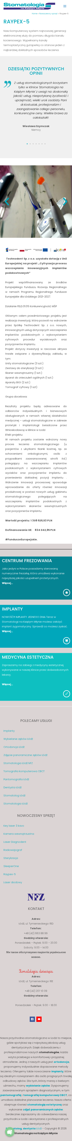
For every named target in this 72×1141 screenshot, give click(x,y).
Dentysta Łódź (12, 787)
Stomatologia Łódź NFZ (18, 763)
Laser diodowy (12, 882)
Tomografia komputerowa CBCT (24, 771)
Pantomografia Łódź (16, 779)
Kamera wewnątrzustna (18, 834)
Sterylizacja (10, 858)
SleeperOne (11, 866)
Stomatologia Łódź (15, 803)
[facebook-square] (33, 1019)
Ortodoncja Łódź (13, 747)
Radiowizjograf (12, 850)
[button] (27, 143)
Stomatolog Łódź (14, 795)
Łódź (32, 1128)
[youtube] (39, 1019)
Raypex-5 (9, 874)
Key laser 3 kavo (13, 826)
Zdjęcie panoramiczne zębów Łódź (25, 755)
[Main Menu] (65, 6)
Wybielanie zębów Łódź (18, 739)
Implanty (9, 731)
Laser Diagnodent (14, 842)
